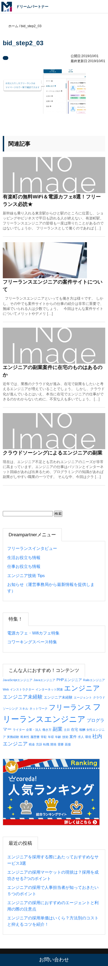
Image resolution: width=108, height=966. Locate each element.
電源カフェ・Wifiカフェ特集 (33, 633)
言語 (39, 744)
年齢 (58, 737)
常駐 (44, 737)
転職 (46, 744)
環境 (88, 737)
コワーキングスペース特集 (32, 641)
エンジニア (82, 688)
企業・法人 (33, 729)
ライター (19, 729)
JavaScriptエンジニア (17, 680)
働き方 (47, 729)
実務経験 (13, 737)
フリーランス (70, 707)
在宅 (74, 729)
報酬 (82, 729)
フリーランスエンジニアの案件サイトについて (52, 285)
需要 (61, 744)
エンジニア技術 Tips (26, 575)
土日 (67, 729)
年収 (51, 737)
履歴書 (35, 737)
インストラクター (22, 689)
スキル (23, 708)
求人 (81, 737)
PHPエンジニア (69, 680)
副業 (58, 729)
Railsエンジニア (94, 680)
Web (6, 689)
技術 (65, 737)
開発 (53, 744)
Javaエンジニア (44, 680)
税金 (32, 744)
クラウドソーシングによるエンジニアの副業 (52, 453)
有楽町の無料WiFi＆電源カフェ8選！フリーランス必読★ (52, 200)
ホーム (13, 26)
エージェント (83, 697)
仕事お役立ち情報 (23, 566)
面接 (68, 744)
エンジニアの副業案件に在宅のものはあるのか (52, 371)
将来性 (24, 737)
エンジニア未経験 (23, 697)
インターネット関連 (49, 689)
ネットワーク (38, 708)
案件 (73, 737)
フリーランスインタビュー (32, 548)
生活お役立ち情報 (23, 557)
